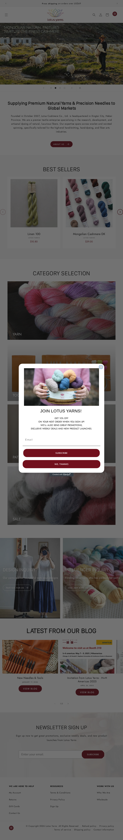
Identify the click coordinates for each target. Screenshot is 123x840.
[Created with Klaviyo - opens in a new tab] (62, 474)
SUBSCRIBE (62, 452)
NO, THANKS (62, 464)
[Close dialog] (101, 367)
